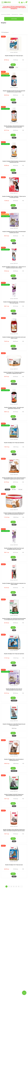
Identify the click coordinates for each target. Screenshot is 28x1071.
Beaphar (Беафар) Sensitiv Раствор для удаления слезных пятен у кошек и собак (14, 91)
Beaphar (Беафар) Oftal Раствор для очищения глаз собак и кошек (14, 584)
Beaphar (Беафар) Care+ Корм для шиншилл (14, 442)
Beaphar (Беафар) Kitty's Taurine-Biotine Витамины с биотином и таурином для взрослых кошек (14, 478)
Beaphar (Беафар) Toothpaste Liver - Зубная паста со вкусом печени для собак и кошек (14, 267)
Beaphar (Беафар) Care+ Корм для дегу (14, 864)
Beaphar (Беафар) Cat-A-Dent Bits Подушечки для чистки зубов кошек (14, 725)
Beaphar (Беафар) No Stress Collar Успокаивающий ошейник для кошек (14, 232)
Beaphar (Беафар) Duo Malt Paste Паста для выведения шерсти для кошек (14, 549)
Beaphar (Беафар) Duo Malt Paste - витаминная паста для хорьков (14, 302)
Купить (13, 64)
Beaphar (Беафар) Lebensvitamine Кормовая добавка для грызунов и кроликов (14, 126)
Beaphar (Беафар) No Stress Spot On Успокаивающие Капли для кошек (14, 689)
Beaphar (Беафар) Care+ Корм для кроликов (14, 653)
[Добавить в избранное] (17, 64)
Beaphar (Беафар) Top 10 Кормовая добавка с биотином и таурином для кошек (14, 373)
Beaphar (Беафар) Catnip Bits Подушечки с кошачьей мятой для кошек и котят (14, 795)
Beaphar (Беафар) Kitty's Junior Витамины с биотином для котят (14, 760)
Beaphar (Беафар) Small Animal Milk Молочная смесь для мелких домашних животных (14, 513)
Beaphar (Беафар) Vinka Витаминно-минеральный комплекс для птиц (14, 162)
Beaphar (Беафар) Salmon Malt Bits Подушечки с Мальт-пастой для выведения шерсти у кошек (14, 830)
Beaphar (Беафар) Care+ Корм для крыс (14, 55)
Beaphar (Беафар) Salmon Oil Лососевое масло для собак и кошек (14, 338)
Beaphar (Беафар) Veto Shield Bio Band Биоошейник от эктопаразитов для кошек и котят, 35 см (14, 619)
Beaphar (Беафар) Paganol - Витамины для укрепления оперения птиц (14, 408)
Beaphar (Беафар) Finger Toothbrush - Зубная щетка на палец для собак (14, 197)
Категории (14, 18)
